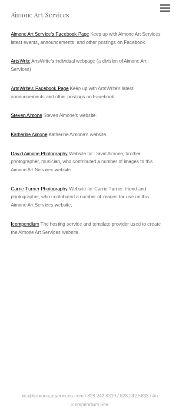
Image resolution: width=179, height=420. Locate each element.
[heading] (40, 15)
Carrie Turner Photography (39, 188)
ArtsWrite (20, 60)
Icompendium (25, 224)
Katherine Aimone (29, 134)
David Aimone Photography (39, 153)
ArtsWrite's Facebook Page (40, 88)
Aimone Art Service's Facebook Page (50, 34)
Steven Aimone (26, 115)
